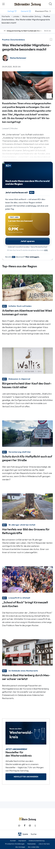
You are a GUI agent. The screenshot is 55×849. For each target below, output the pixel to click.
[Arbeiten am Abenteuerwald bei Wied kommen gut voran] (27, 287)
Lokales (16, 16)
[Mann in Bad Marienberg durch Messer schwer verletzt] (27, 652)
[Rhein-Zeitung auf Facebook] (24, 825)
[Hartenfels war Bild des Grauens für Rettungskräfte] (27, 506)
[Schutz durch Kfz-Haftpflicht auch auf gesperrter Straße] (27, 433)
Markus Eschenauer (18, 58)
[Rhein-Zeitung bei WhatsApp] (19, 825)
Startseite (6, 16)
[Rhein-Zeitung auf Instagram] (30, 825)
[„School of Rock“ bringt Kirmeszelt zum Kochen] (27, 579)
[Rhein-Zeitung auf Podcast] (35, 825)
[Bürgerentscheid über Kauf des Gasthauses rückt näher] (27, 360)
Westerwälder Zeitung (31, 16)
